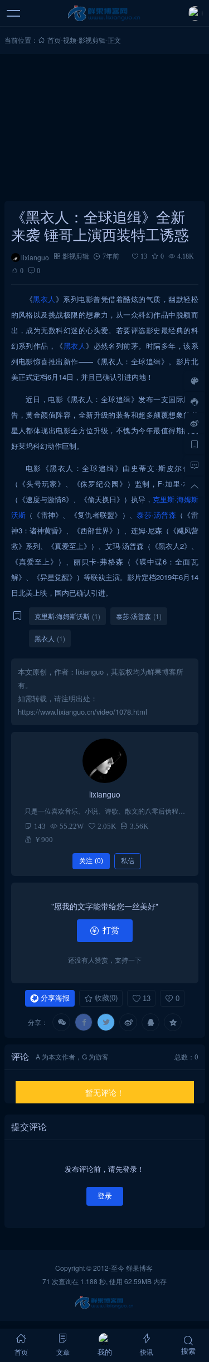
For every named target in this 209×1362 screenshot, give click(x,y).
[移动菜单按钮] (14, 13)
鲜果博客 (139, 1267)
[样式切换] (194, 380)
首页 (54, 39)
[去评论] (194, 465)
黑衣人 (44, 299)
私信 (127, 861)
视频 (69, 39)
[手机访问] (194, 444)
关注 (91, 861)
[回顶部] (194, 486)
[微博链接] (194, 423)
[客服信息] (194, 402)
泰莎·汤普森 (156, 514)
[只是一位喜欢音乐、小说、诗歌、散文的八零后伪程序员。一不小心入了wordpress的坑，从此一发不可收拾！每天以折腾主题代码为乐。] (104, 761)
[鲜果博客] (104, 13)
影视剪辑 (92, 39)
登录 (105, 1196)
